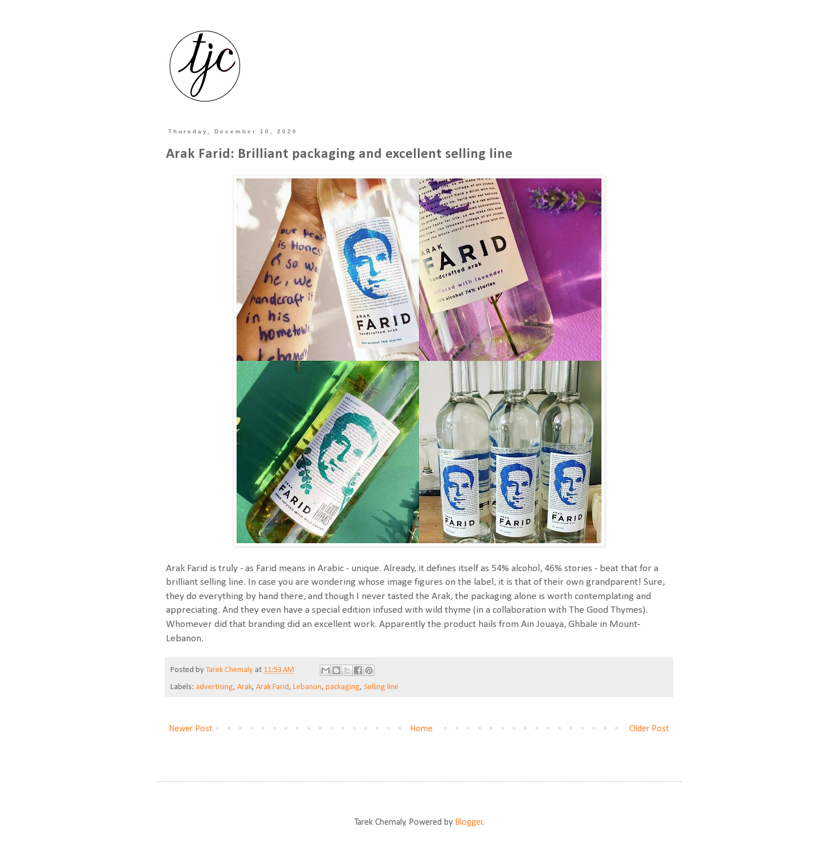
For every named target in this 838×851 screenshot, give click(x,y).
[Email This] (325, 670)
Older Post (649, 729)
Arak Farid (272, 687)
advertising (214, 687)
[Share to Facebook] (358, 670)
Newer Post (191, 729)
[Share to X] (347, 670)
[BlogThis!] (336, 670)
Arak (244, 687)
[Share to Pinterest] (369, 670)
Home (421, 729)
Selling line (381, 687)
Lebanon (307, 687)
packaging (343, 687)
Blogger (469, 822)
